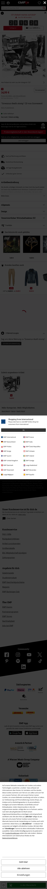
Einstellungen (23, 874)
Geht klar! (23, 862)
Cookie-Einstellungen (12, 833)
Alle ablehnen (23, 868)
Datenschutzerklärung (9, 838)
